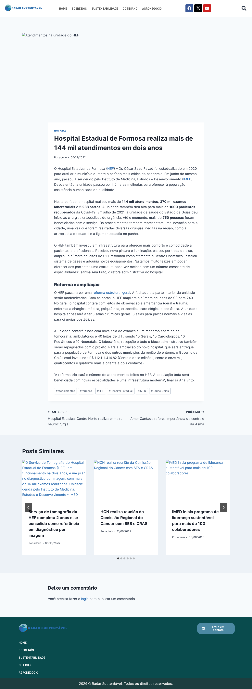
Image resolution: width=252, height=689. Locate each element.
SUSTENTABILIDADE (105, 8)
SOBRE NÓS (79, 8)
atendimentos (65, 390)
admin (63, 157)
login (85, 599)
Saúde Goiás (160, 390)
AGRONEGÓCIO (152, 8)
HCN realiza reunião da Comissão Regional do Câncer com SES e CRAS (123, 517)
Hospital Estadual (120, 390)
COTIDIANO (130, 8)
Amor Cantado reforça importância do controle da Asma (167, 418)
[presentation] (54, 481)
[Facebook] (189, 8)
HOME (63, 8)
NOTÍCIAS (60, 130)
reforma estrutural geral (111, 293)
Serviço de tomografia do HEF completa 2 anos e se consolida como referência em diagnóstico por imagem (54, 523)
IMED (187, 179)
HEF (110, 169)
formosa (86, 390)
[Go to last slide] (28, 507)
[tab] (118, 558)
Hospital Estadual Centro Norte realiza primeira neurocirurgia (85, 418)
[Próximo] (223, 507)
